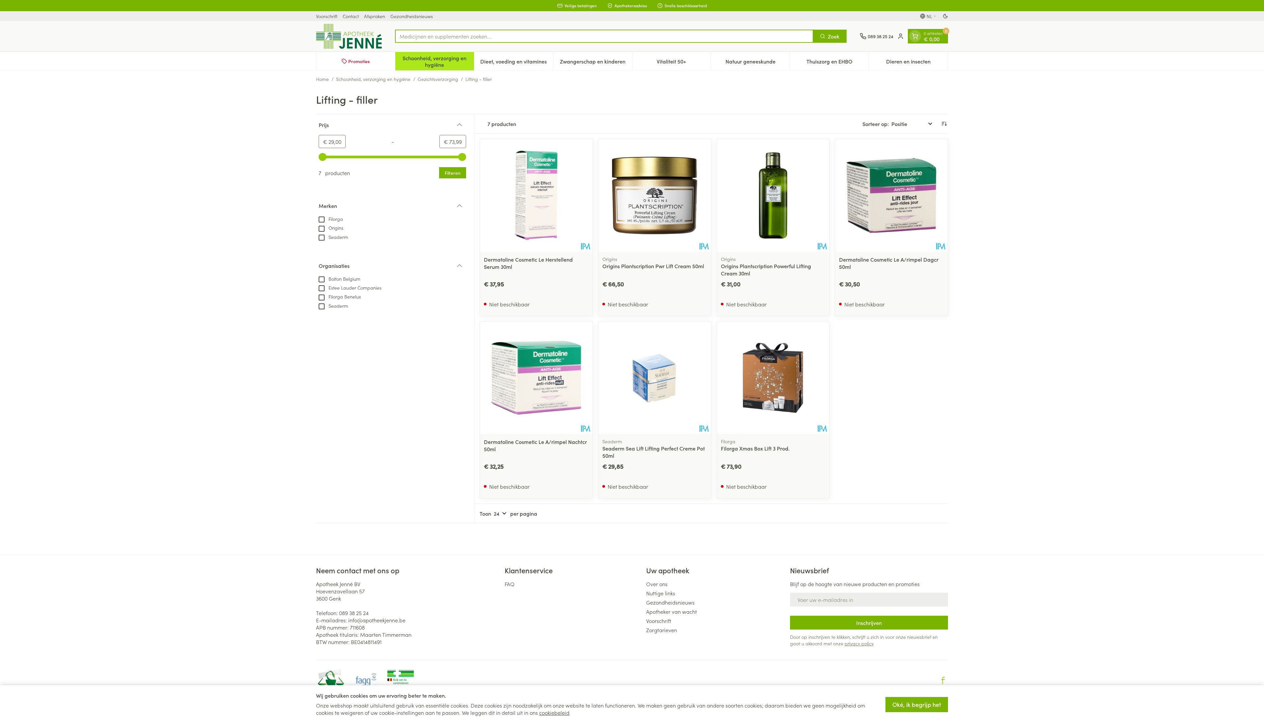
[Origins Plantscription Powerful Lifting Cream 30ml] (773, 195)
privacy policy (859, 643)
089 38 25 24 (354, 612)
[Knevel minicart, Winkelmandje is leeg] (915, 36)
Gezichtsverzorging (438, 79)
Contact (351, 16)
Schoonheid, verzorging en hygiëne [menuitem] (438, 61)
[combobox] (604, 36)
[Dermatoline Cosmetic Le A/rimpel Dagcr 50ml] (891, 195)
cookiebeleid (554, 712)
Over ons (657, 583)
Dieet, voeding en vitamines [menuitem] (516, 63)
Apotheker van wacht (671, 611)
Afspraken (374, 16)
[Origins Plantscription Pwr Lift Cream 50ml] (654, 195)
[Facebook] (943, 680)
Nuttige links (660, 593)
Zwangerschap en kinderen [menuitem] (596, 63)
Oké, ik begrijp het (916, 704)
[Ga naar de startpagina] (349, 36)
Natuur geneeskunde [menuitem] (757, 63)
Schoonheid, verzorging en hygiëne (373, 79)
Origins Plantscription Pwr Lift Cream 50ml (653, 266)
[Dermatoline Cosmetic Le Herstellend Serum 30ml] (536, 195)
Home (322, 79)
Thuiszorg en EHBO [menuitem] (837, 63)
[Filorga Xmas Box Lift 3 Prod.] (773, 378)
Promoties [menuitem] (359, 61)
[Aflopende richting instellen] (944, 124)
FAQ (509, 583)
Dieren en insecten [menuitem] (917, 63)
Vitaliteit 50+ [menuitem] (684, 63)
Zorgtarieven (661, 630)
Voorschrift (326, 16)
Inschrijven (869, 622)
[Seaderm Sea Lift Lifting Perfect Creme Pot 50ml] (654, 378)
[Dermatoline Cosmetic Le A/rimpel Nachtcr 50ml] (536, 378)
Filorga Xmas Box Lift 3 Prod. (755, 448)
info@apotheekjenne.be (377, 620)
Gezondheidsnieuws (411, 16)
